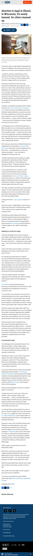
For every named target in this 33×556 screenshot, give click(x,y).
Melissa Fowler (14, 382)
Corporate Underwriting (8, 536)
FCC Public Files (7, 532)
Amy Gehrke (15, 223)
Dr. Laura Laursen (17, 199)
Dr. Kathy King (6, 284)
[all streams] (31, 554)
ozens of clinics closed (21, 176)
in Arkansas (11, 431)
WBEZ (13, 484)
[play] (2, 554)
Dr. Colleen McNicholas (9, 415)
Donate (28, 2)
